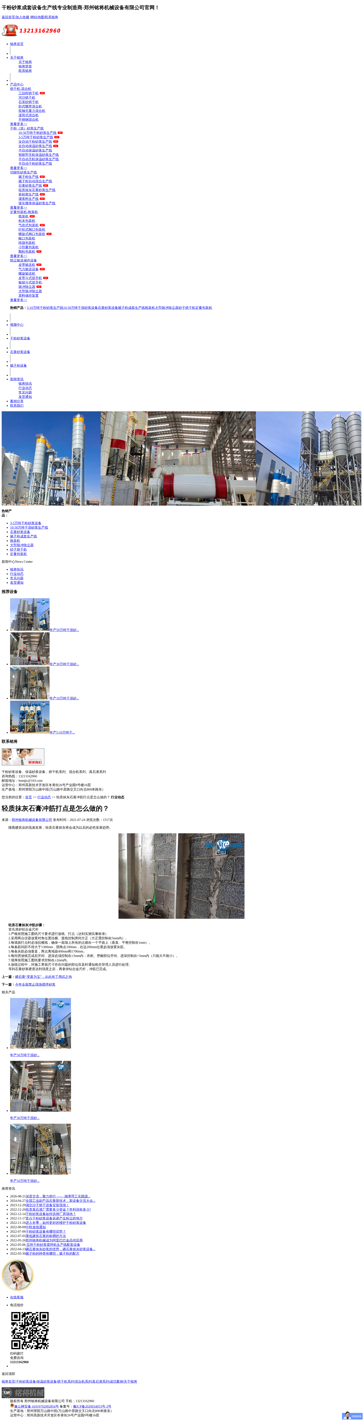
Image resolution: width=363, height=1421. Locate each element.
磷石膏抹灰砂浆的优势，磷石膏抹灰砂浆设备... (60, 1249)
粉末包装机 (26, 221)
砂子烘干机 (187, 307)
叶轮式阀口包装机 (31, 229)
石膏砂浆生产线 (30, 185)
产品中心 (17, 84)
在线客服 (17, 1297)
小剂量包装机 (28, 247)
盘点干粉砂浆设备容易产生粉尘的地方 (54, 1218)
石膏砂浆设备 (108, 307)
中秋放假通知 (36, 1227)
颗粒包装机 (26, 251)
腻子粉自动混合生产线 (35, 181)
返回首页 (8, 17)
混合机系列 (83, 1381)
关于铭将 (17, 57)
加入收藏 (22, 17)
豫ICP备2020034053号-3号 (92, 1406)
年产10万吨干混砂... (64, 698)
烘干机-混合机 (20, 89)
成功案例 (116, 1381)
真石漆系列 (100, 1381)
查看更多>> (18, 124)
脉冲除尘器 (26, 287)
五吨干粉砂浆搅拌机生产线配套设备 (53, 1244)
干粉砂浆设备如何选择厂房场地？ (51, 1214)
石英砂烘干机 (28, 102)
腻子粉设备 (18, 365)
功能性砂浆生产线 (23, 172)
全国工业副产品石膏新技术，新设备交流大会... (60, 1200)
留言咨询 (17, 1366)
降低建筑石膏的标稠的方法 (46, 1236)
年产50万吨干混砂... (64, 630)
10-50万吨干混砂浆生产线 (29, 527)
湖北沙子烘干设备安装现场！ (47, 1205)
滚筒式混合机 (28, 115)
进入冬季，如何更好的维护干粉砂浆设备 (56, 1222)
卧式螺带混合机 (30, 106)
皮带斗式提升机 (30, 278)
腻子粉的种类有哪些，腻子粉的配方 (52, 1253)
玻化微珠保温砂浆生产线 (36, 203)
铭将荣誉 (25, 66)
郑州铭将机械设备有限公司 (32, 820)
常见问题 (25, 392)
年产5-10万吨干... (62, 732)
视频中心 (17, 324)
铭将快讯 (25, 383)
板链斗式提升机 (30, 282)
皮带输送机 (26, 265)
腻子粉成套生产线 (131, 307)
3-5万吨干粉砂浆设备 (25, 523)
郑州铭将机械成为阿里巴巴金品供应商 (54, 1240)
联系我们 (17, 405)
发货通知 (25, 397)
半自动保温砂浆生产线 (35, 150)
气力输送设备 (28, 269)
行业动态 (25, 388)
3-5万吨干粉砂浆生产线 (35, 137)
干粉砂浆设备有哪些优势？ (46, 1231)
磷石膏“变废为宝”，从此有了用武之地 (43, 976)
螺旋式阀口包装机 (31, 234)
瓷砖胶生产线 (28, 194)
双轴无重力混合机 (31, 111)
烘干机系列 (65, 1381)
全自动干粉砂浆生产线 (35, 141)
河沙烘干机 (26, 97)
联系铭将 (51, 17)
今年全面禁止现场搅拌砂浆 (35, 984)
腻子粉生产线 (28, 177)
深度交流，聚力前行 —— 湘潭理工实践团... (58, 1196)
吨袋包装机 (26, 243)
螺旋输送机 (26, 273)
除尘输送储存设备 (23, 260)
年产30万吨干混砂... (64, 664)
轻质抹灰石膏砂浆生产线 (36, 190)
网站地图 (37, 17)
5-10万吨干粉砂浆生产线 (45, 307)
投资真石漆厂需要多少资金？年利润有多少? (58, 1209)
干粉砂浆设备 (20, 338)
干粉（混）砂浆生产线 (27, 128)
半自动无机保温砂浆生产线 (38, 159)
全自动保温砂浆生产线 (35, 146)
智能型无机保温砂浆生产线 (38, 155)
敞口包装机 (26, 238)
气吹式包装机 (28, 225)
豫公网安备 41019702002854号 (36, 1406)
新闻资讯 (17, 379)
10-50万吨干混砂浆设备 (80, 307)
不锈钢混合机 (28, 119)
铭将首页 (17, 44)
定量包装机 (203, 307)
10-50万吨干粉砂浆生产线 (37, 133)
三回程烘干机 (28, 93)
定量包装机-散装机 (24, 212)
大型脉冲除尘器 (30, 291)
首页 (28, 797)
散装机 (23, 216)
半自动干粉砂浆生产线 (35, 163)
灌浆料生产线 (28, 199)
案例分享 (17, 401)
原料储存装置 (28, 295)
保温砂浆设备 (47, 1381)
